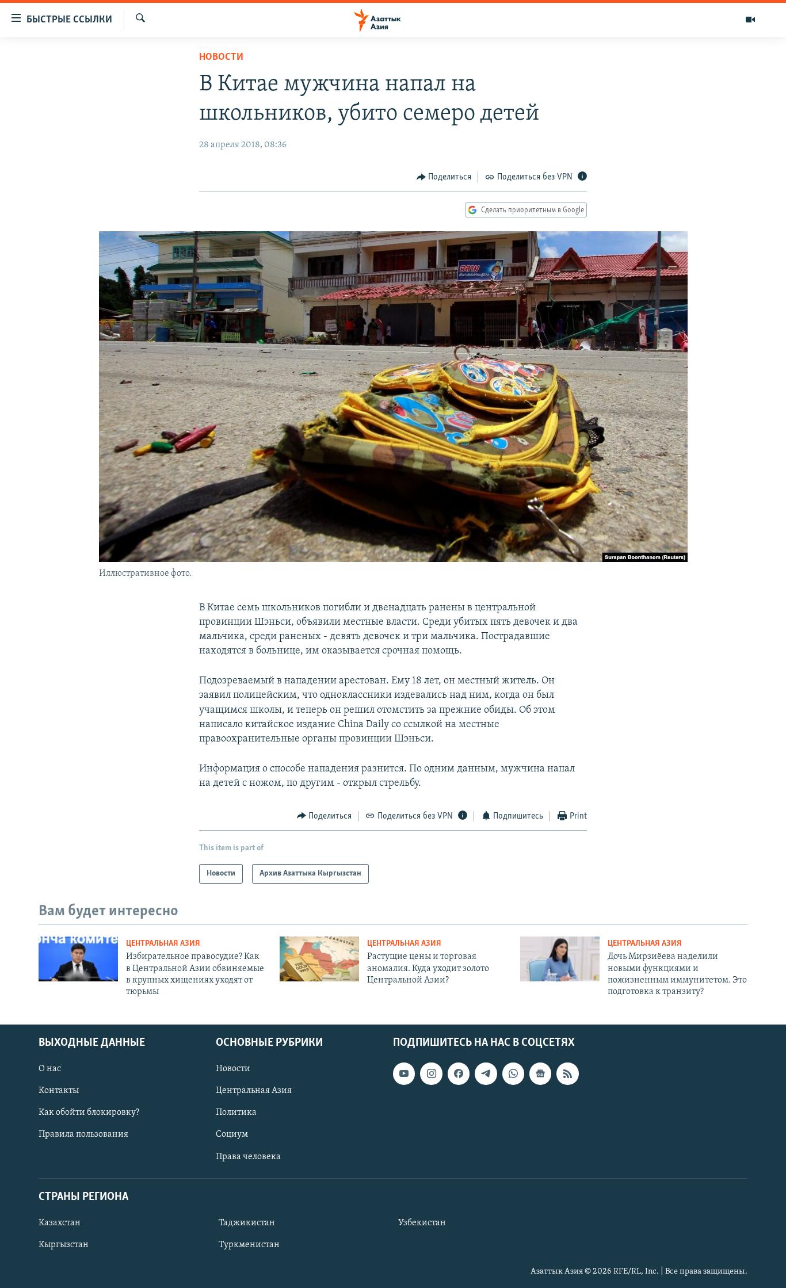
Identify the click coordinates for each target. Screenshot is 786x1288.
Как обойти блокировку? (89, 1112)
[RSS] (567, 1073)
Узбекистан (422, 1223)
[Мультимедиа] (750, 20)
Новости (221, 57)
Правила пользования (83, 1134)
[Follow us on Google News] (540, 1073)
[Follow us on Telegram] (486, 1073)
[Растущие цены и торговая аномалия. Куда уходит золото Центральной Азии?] (319, 959)
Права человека (248, 1156)
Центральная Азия (163, 943)
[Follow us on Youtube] (404, 1073)
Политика (236, 1112)
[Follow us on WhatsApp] (513, 1073)
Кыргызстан (64, 1244)
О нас (50, 1068)
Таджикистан (247, 1223)
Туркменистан (249, 1244)
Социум (232, 1134)
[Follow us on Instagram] (431, 1073)
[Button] (444, 177)
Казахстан (60, 1223)
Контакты (59, 1090)
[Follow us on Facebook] (459, 1073)
